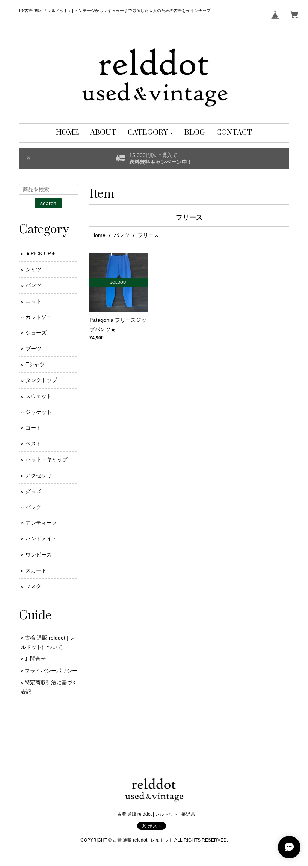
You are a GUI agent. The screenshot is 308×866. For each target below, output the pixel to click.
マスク (33, 586)
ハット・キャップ (47, 459)
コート (33, 428)
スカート (36, 570)
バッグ (33, 507)
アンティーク (41, 523)
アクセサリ (39, 475)
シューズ (36, 333)
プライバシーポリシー (51, 671)
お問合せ (35, 659)
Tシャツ (35, 364)
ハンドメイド (41, 539)
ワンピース (39, 555)
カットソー (39, 317)
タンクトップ (41, 380)
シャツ (33, 269)
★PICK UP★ (41, 253)
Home (98, 235)
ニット (33, 301)
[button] (150, 133)
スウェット (39, 396)
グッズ (33, 491)
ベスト (33, 444)
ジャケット (39, 412)
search (48, 203)
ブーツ (33, 348)
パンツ (122, 235)
